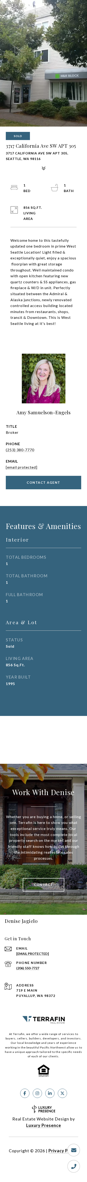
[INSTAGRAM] (37, 1093)
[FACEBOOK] (24, 1093)
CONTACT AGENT (43, 482)
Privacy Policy (63, 1150)
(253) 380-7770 (20, 449)
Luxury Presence (43, 1125)
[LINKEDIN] (50, 1093)
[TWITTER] (62, 1093)
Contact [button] (43, 885)
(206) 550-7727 (27, 968)
